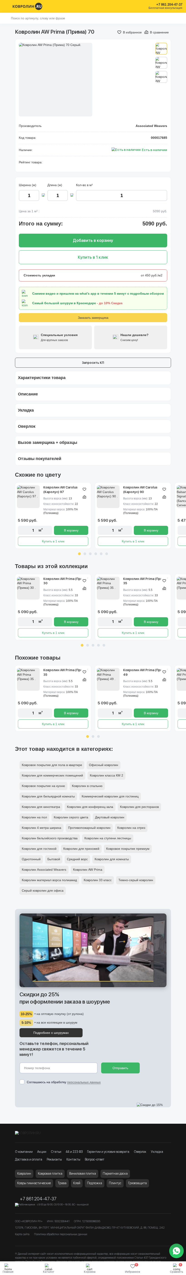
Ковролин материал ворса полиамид (49, 880)
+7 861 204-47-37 (169, 4)
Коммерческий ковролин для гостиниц (110, 796)
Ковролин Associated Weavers (44, 869)
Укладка (157, 1152)
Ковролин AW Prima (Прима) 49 (145, 672)
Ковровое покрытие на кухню (43, 786)
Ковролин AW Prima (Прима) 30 (65, 581)
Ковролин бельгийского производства (50, 838)
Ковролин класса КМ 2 (106, 775)
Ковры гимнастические (34, 1183)
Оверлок (140, 1152)
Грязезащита (137, 1183)
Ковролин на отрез (131, 828)
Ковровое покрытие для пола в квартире (52, 765)
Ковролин (24, 1173)
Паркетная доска (115, 1173)
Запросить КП (93, 362)
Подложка (94, 1183)
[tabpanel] (53, 515)
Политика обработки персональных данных (60, 1234)
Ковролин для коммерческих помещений (52, 775)
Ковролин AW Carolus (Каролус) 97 (60, 490)
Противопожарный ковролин (89, 828)
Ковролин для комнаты (112, 859)
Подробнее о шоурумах (51, 1033)
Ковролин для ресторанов (139, 807)
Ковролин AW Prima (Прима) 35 (145, 581)
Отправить (120, 1068)
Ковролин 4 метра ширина (41, 828)
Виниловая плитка (82, 1173)
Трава (62, 1183)
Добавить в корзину (93, 240)
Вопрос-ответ (94, 1159)
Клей (76, 1183)
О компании (24, 1152)
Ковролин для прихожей (81, 848)
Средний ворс (77, 859)
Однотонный (31, 859)
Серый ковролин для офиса (43, 890)
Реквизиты (54, 1159)
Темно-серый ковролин (135, 880)
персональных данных (84, 1082)
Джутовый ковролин (109, 817)
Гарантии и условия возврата (108, 1152)
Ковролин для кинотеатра (41, 807)
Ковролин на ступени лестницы (107, 838)
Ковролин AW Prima (87, 869)
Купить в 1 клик (53, 541)
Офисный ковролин (103, 765)
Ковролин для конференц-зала (90, 807)
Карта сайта (22, 1234)
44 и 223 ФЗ (74, 1152)
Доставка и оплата (28, 1159)
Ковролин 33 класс (98, 880)
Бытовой (53, 859)
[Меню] (6, 6)
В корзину (71, 530)
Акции (41, 1152)
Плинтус (115, 1183)
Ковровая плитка (50, 1173)
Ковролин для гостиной (39, 848)
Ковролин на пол (34, 817)
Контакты (73, 1159)
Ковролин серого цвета (71, 817)
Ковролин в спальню (87, 786)
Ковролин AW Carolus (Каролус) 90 (140, 490)
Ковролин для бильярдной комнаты (48, 796)
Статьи (56, 1152)
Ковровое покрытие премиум (127, 848)
